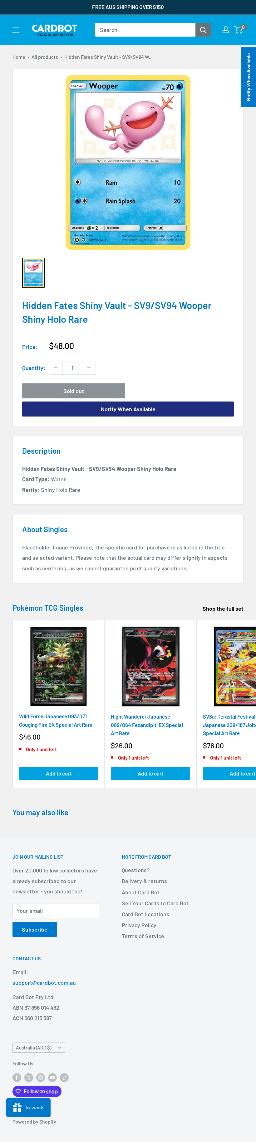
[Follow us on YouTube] (52, 1077)
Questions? (136, 870)
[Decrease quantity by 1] (55, 367)
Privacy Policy (139, 925)
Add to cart (58, 773)
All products (45, 57)
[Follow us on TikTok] (64, 1077)
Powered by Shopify (34, 1121)
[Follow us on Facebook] (16, 1077)
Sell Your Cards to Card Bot (155, 903)
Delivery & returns (144, 880)
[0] (238, 29)
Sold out (73, 390)
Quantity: (33, 367)
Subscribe (34, 929)
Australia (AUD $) (33, 1047)
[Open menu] (15, 30)
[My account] (226, 29)
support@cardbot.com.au (44, 982)
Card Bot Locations (145, 914)
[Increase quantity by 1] (89, 367)
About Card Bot (141, 892)
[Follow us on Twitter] (28, 1077)
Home (18, 57)
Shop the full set (224, 608)
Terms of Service (143, 935)
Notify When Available (128, 409)
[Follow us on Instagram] (40, 1077)
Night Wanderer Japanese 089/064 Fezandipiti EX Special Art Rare (147, 724)
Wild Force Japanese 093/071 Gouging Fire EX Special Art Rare (55, 720)
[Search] (203, 30)
